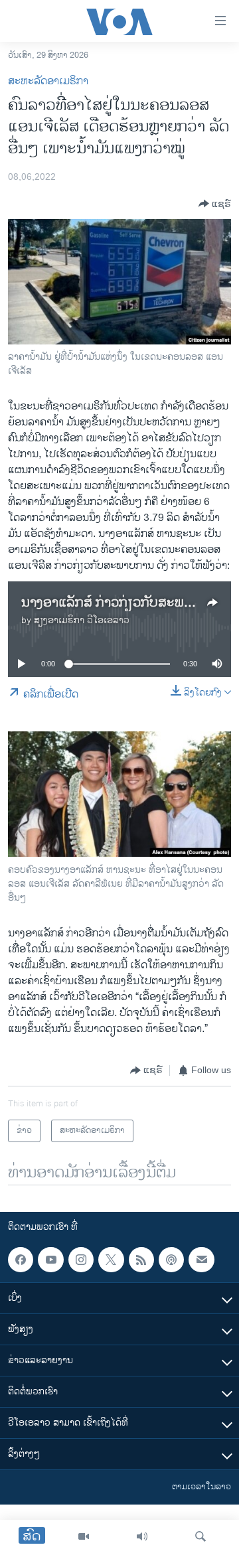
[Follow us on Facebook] (20, 1259)
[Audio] (142, 1536)
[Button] (215, 204)
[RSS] (141, 1259)
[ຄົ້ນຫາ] (200, 1536)
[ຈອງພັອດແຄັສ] (201, 1259)
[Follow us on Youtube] (50, 1259)
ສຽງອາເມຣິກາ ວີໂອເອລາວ (81, 620)
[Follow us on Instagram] (81, 1259)
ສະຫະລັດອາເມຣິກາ (48, 81)
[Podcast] (171, 1259)
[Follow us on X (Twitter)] (110, 1259)
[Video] (84, 1536)
